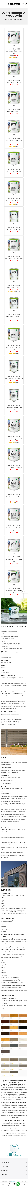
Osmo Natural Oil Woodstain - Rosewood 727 (14, 316)
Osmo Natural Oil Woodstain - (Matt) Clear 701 (14, 51)
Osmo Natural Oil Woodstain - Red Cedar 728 (14, 347)
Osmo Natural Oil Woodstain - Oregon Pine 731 (14, 408)
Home (5, 19)
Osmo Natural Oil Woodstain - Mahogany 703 (14, 140)
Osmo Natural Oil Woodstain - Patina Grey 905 (14, 528)
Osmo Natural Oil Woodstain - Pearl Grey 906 (14, 559)
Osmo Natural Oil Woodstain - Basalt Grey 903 (14, 497)
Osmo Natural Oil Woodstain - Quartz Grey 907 (14, 590)
